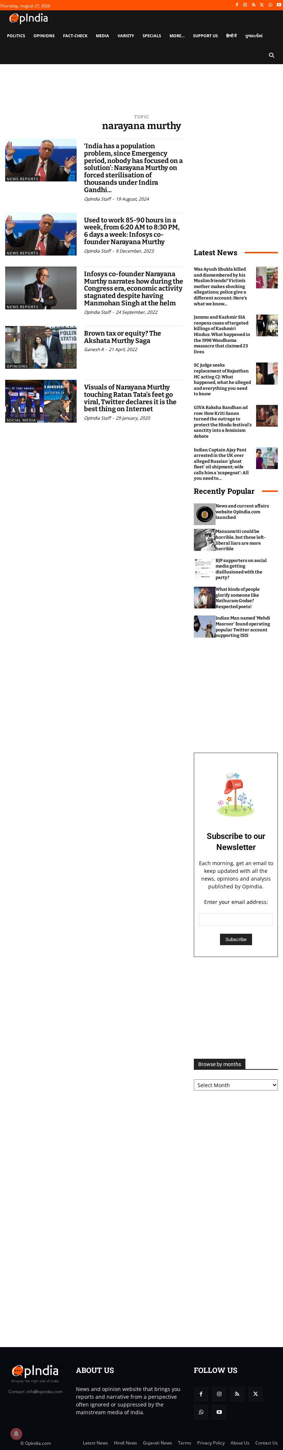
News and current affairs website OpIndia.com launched (242, 511)
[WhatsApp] (270, 5)
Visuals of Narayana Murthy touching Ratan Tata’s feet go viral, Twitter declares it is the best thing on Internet (130, 398)
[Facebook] (237, 5)
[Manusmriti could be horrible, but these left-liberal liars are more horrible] (205, 540)
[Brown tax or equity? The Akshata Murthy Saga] (41, 347)
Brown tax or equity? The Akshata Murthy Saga (122, 337)
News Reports (22, 178)
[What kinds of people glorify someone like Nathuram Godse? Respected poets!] (205, 597)
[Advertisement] (236, 1008)
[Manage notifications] (16, 1434)
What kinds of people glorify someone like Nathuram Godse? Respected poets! (238, 598)
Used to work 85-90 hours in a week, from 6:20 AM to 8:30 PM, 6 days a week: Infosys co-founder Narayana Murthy (131, 231)
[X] (262, 5)
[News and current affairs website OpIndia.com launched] (205, 514)
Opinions (17, 366)
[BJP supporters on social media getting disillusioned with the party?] (205, 569)
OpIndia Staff (97, 199)
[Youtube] (279, 5)
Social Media (21, 420)
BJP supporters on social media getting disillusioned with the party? (241, 569)
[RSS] (253, 5)
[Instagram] (245, 5)
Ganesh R (94, 349)
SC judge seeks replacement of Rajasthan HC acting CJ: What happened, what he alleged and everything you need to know (222, 379)
